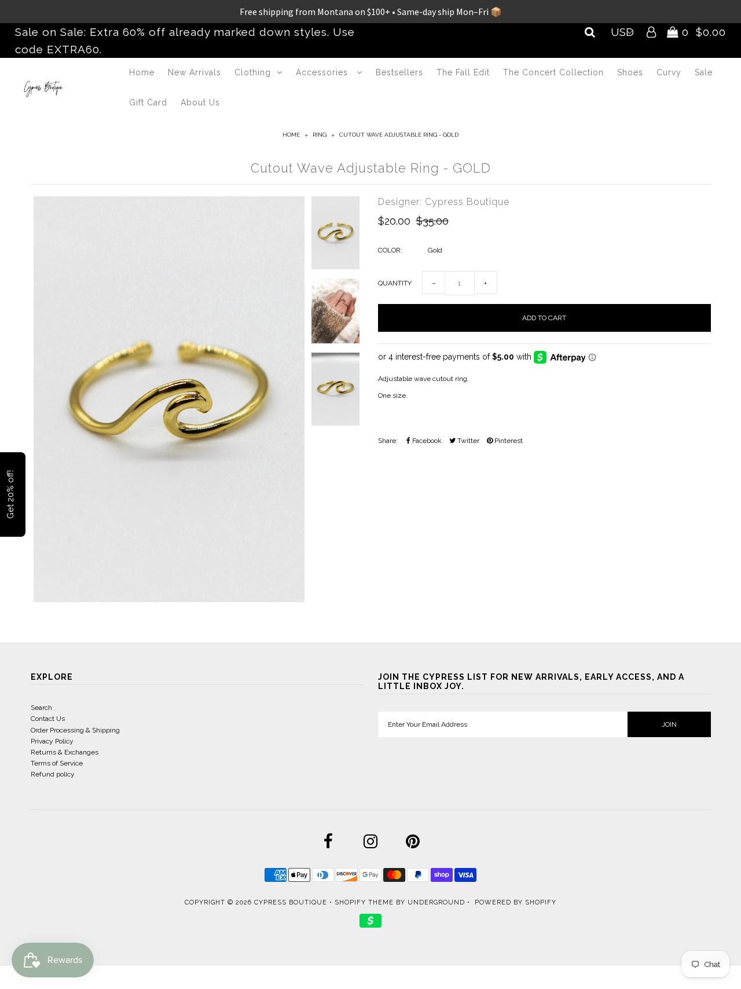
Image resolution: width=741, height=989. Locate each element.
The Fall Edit (463, 72)
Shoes (630, 72)
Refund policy (53, 774)
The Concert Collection (553, 72)
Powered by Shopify (515, 902)
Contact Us (48, 719)
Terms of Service (57, 763)
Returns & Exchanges (64, 752)
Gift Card (148, 102)
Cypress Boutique (291, 902)
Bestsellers (399, 72)
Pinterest (508, 441)
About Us (200, 102)
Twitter (467, 441)
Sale (704, 72)
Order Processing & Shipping (75, 730)
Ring (320, 134)
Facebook (426, 441)
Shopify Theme (364, 902)
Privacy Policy (52, 741)
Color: (390, 250)
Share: (388, 441)
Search (41, 708)
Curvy (668, 72)
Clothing (252, 72)
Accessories (323, 72)
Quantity (395, 283)
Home (142, 72)
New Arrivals (194, 72)
